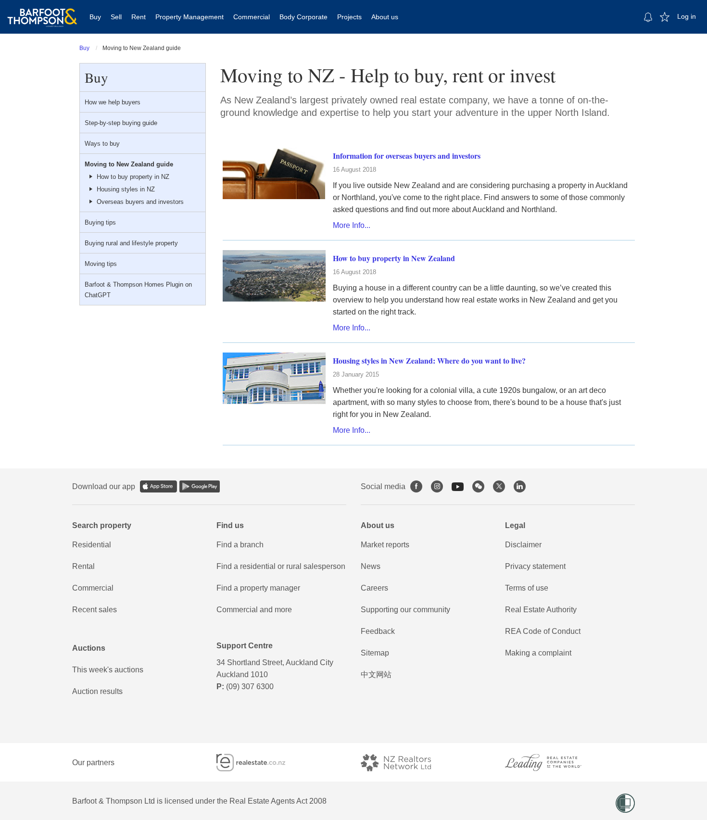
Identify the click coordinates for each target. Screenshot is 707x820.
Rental (83, 566)
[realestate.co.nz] (259, 762)
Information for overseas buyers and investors (406, 155)
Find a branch (240, 545)
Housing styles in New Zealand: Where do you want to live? (429, 360)
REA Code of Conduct (543, 631)
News (370, 566)
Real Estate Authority (541, 610)
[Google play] (199, 486)
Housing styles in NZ (126, 189)
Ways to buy (102, 143)
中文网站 (376, 674)
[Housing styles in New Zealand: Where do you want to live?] (274, 378)
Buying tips (100, 222)
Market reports (385, 545)
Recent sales (94, 610)
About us (384, 17)
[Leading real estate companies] (552, 762)
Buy (95, 17)
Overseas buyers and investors (140, 201)
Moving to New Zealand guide (129, 164)
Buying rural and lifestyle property (131, 243)
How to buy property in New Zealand (394, 258)
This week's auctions (107, 670)
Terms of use (526, 588)
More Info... (351, 225)
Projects (349, 17)
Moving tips (101, 263)
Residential (91, 545)
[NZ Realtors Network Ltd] (404, 762)
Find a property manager (258, 588)
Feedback (378, 631)
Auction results (97, 691)
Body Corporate (303, 17)
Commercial (251, 17)
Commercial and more (254, 610)
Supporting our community (405, 610)
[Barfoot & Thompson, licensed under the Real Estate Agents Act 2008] (42, 12)
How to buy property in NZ (133, 176)
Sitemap (375, 653)
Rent (138, 17)
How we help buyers (112, 102)
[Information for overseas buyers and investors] (274, 173)
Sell (116, 17)
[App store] (158, 486)
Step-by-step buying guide (121, 122)
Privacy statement (535, 566)
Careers (374, 588)
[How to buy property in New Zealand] (274, 275)
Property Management (189, 17)
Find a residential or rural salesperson (280, 566)
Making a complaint (538, 653)
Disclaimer (523, 545)
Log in (686, 16)
